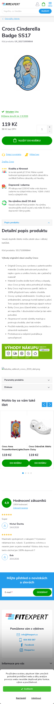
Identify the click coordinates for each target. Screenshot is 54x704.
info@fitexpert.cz (29, 634)
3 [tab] (28, 473)
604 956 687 (29, 639)
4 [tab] (31, 473)
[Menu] (50, 4)
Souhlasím (28, 688)
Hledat (45, 11)
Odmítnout (36, 698)
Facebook (29, 644)
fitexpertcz (29, 650)
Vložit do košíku (29, 140)
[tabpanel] (13, 440)
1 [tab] (23, 473)
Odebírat (42, 592)
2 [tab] (25, 473)
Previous (44, 404)
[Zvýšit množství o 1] (49, 127)
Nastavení (21, 698)
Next (49, 404)
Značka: (8, 161)
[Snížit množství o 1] (49, 131)
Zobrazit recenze (20, 508)
